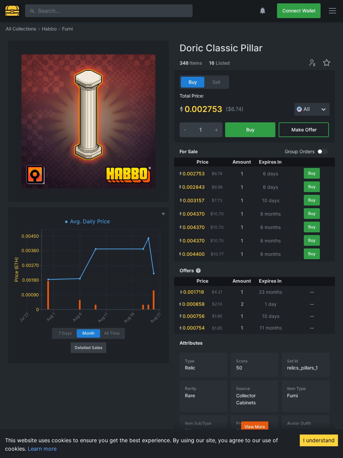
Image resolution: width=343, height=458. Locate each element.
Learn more (41, 448)
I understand (319, 440)
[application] (88, 270)
